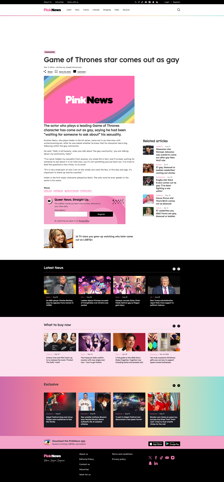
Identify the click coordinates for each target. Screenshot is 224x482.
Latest (68, 10)
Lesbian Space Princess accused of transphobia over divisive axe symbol (94, 302)
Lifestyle (96, 10)
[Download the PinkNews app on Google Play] (172, 443)
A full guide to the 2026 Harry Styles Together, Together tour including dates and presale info (129, 360)
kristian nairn (86, 190)
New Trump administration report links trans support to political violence (162, 302)
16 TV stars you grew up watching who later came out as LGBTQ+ (104, 238)
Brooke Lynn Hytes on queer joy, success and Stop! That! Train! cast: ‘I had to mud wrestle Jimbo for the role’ (164, 420)
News (77, 10)
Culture (86, 10)
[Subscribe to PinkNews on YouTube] (167, 458)
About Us (48, 2)
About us (83, 454)
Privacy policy (119, 459)
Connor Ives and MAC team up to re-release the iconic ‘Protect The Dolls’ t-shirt (59, 360)
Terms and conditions (122, 454)
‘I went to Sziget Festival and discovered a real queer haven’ (129, 418)
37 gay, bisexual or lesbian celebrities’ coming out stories (165, 170)
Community (50, 52)
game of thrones (72, 190)
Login (166, 2)
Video (116, 10)
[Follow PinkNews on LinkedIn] (157, 2)
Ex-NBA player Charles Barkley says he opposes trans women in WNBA (60, 302)
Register (176, 2)
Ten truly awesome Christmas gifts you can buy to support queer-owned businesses (162, 360)
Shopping (107, 10)
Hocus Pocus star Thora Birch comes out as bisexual (165, 201)
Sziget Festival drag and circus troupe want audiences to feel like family (59, 419)
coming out (58, 190)
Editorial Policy (86, 459)
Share (50, 71)
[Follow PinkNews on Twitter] (150, 458)
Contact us (84, 464)
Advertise (59, 2)
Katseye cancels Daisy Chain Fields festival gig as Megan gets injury (128, 302)
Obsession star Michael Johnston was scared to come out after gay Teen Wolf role (166, 155)
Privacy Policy (84, 221)
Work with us (72, 2)
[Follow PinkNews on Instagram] (172, 458)
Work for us (85, 474)
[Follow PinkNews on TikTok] (161, 458)
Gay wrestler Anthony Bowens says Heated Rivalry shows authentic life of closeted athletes (93, 420)
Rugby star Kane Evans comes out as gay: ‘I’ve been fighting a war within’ (166, 185)
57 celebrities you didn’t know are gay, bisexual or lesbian (166, 213)
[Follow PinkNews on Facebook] (156, 458)
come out (48, 190)
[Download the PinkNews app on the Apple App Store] (155, 443)
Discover (126, 10)
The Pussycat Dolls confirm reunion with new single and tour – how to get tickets (93, 360)
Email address (63, 210)
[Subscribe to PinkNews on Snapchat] (150, 464)
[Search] (178, 9)
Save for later (65, 71)
